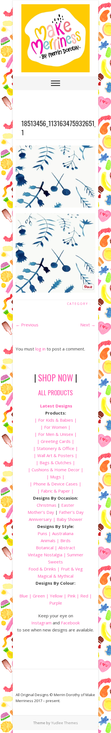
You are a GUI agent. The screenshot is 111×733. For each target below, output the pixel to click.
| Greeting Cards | (55, 441)
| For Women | (55, 427)
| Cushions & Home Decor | (55, 469)
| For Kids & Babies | (55, 420)
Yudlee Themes (64, 722)
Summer (75, 554)
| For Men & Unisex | (55, 434)
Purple (55, 603)
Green (39, 596)
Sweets (55, 562)
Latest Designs (56, 406)
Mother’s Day (41, 512)
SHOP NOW (55, 377)
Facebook (70, 623)
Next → (87, 325)
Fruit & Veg (72, 569)
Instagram (41, 623)
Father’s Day (71, 512)
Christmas (47, 505)
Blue (23, 596)
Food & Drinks (42, 569)
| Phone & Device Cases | (55, 484)
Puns (42, 533)
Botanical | (46, 547)
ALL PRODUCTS (55, 392)
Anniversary (40, 519)
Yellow (56, 596)
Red (84, 596)
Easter (67, 505)
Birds (65, 540)
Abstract (66, 547)
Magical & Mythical (55, 576)
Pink (71, 596)
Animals (48, 540)
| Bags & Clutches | (55, 462)
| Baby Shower (67, 519)
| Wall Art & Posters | (55, 455)
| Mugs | (55, 476)
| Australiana (60, 533)
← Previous (27, 325)
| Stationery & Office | (55, 448)
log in (40, 349)
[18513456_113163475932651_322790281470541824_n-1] (55, 176)
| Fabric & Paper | (55, 491)
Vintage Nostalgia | (47, 554)
